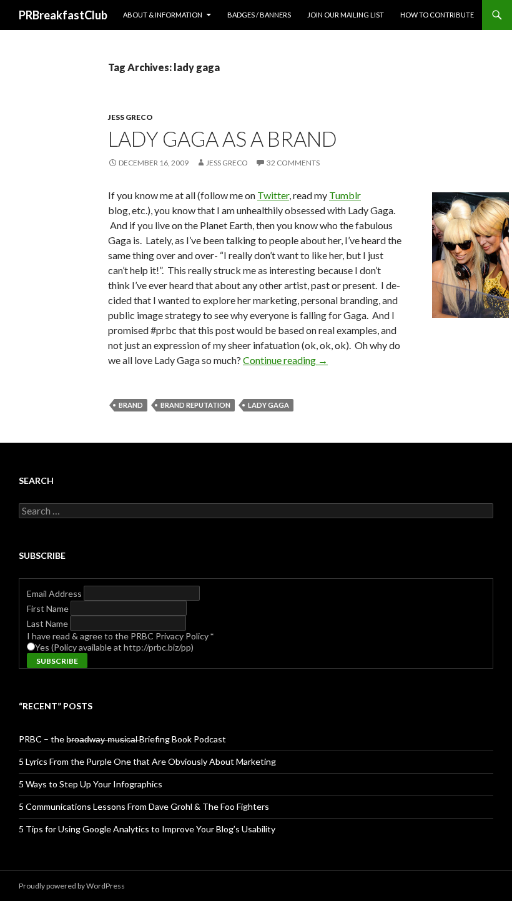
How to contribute (437, 15)
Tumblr (345, 195)
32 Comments (293, 162)
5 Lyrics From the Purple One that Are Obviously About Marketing (147, 761)
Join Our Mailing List (345, 15)
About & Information (162, 15)
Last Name (48, 623)
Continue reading (285, 360)
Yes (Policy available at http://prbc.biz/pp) (114, 647)
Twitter (273, 195)
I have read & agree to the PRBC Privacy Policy (120, 636)
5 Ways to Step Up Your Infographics (90, 784)
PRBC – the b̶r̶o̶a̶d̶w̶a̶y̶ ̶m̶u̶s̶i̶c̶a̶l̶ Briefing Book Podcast (122, 739)
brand (131, 405)
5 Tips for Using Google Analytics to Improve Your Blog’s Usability (147, 829)
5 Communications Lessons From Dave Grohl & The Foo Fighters (144, 806)
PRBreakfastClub (63, 15)
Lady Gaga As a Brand (222, 138)
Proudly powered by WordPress (72, 885)
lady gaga (268, 405)
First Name (49, 608)
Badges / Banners (259, 15)
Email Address (55, 593)
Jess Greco (130, 117)
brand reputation (195, 405)
